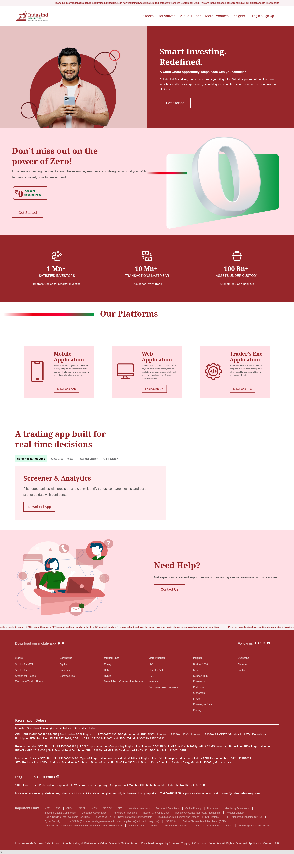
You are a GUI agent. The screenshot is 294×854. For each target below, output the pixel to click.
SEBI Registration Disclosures (254, 825)
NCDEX (107, 808)
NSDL (82, 808)
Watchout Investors (139, 808)
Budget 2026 (200, 664)
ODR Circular (136, 825)
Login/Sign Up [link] (154, 388)
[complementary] (255, 643)
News (196, 670)
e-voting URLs (103, 817)
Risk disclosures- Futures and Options (178, 817)
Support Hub (200, 675)
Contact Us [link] (169, 589)
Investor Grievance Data (156, 812)
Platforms (198, 687)
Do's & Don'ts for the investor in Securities (67, 817)
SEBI (120, 808)
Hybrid (107, 675)
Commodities (67, 675)
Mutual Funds (190, 16)
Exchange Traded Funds (29, 681)
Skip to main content (14, 3)
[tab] (31, 458)
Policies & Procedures (176, 825)
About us (243, 664)
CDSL (69, 808)
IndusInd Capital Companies (60, 812)
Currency (65, 670)
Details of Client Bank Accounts (135, 817)
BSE (58, 808)
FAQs (196, 698)
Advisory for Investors (125, 812)
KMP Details (212, 817)
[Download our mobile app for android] (59, 643)
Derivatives (166, 16)
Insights (239, 16)
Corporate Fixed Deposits (163, 687)
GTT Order (110, 458)
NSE (47, 808)
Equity (63, 664)
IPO (151, 664)
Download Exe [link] (242, 388)
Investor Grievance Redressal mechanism (197, 812)
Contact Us (244, 670)
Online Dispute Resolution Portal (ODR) (204, 821)
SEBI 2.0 (171, 821)
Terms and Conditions (167, 808)
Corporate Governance (94, 812)
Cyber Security (53, 821)
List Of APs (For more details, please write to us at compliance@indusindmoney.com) (113, 821)
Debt (106, 670)
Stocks (148, 16)
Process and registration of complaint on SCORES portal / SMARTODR (84, 825)
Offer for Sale (156, 670)
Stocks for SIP (23, 670)
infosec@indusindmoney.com (239, 793)
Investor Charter (235, 812)
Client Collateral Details (207, 825)
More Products (217, 16)
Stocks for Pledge (25, 675)
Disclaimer (213, 808)
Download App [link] (66, 388)
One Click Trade (62, 458)
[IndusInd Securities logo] (32, 16)
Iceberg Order (88, 458)
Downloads (199, 681)
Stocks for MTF (24, 664)
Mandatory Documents (237, 808)
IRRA (154, 825)
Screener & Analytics (31, 458)
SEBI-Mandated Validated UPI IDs (244, 817)
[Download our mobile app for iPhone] (63, 643)
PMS (151, 675)
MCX (94, 808)
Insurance (154, 681)
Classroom (199, 692)
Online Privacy (193, 808)
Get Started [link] (175, 103)
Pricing (197, 710)
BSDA (229, 825)
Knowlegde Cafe (202, 704)
